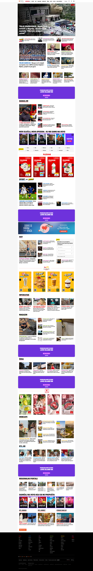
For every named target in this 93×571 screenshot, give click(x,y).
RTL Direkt (20, 543)
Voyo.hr (26, 564)
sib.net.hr (36, 564)
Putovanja (51, 546)
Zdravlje (51, 549)
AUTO (51, 1)
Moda (50, 545)
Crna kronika (20, 540)
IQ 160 (54, 1)
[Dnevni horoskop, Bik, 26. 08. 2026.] (36, 147)
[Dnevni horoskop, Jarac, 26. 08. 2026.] (52, 150)
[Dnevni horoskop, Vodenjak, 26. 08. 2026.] (60, 150)
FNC (29, 548)
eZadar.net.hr (65, 564)
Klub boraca (30, 540)
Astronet (62, 537)
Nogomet (30, 537)
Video (73, 537)
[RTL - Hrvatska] (68, 560)
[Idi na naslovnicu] (21, 2)
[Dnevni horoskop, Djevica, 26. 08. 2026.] (68, 147)
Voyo (39, 551)
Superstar (40, 546)
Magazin (39, 1)
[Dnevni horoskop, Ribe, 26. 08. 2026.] (68, 150)
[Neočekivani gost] (65, 327)
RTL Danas (20, 542)
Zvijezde (40, 537)
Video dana (62, 549)
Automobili (51, 552)
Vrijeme (20, 548)
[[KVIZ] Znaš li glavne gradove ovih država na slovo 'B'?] (65, 429)
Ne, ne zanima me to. (61, 250)
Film (39, 539)
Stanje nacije (20, 545)
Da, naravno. (60, 247)
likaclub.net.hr (30, 565)
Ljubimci (51, 543)
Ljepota (51, 542)
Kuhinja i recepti (52, 540)
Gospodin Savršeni (41, 548)
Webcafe (44, 1)
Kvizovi (62, 548)
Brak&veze (51, 537)
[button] (20, 135)
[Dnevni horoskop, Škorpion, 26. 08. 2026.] (36, 150)
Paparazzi (40, 542)
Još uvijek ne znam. (61, 253)
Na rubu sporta (30, 542)
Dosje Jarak (20, 546)
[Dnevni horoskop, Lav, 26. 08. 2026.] (60, 147)
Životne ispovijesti (52, 551)
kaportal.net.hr (40, 564)
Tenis (29, 545)
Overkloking (62, 543)
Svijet (19, 539)
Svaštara (62, 546)
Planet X (62, 545)
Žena (48, 1)
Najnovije (73, 539)
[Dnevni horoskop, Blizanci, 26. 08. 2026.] (44, 147)
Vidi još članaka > (23, 529)
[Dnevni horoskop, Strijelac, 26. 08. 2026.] (44, 150)
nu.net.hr (69, 564)
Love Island (40, 545)
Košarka (30, 543)
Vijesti (19, 537)
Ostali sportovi (30, 546)
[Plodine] (46, 154)
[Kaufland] (46, 391)
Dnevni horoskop (63, 540)
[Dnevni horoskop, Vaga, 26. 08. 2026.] (28, 150)
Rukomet (30, 539)
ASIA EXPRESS (59, 1)
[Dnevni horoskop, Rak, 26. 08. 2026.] (52, 147)
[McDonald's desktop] (46, 270)
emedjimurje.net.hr (31, 564)
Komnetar (62, 542)
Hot (36, 1)
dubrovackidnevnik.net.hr (58, 564)
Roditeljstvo (51, 548)
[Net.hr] (72, 560)
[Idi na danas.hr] (27, 1)
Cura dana (62, 539)
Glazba (39, 540)
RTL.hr (20, 564)
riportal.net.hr (52, 564)
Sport (32, 1)
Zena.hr (23, 564)
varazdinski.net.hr (46, 564)
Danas (20, 536)
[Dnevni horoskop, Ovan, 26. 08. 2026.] (28, 147)
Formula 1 (30, 549)
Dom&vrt (51, 539)
